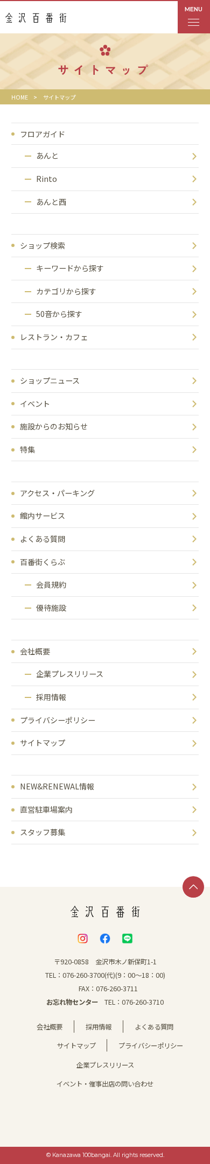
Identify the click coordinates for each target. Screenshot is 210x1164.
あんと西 (51, 201)
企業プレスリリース (69, 673)
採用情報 (51, 697)
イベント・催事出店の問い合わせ (105, 1084)
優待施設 (51, 607)
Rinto (46, 178)
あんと (47, 155)
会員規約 (51, 584)
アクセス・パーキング (57, 493)
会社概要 (35, 651)
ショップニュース (50, 380)
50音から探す (59, 313)
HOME (19, 97)
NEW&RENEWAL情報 (57, 786)
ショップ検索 (42, 245)
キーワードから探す (70, 268)
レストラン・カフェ (54, 336)
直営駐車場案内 (46, 809)
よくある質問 (42, 538)
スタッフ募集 (42, 832)
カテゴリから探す (66, 291)
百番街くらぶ (42, 561)
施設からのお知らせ (54, 426)
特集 (27, 449)
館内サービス (42, 515)
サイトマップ (42, 742)
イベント (35, 403)
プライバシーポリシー (57, 720)
